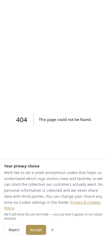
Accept (36, 229)
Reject (14, 229)
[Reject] (52, 230)
